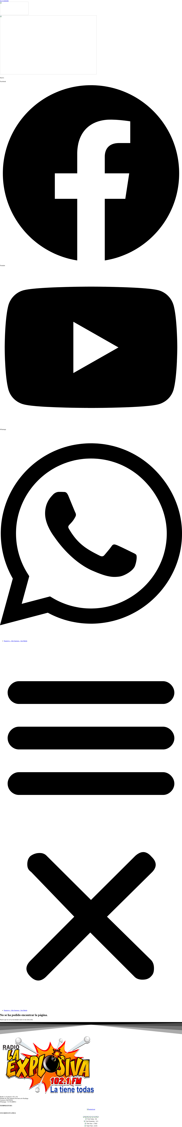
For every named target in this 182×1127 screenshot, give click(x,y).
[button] (91, 825)
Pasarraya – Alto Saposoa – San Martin (15, 641)
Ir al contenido (4, 1)
